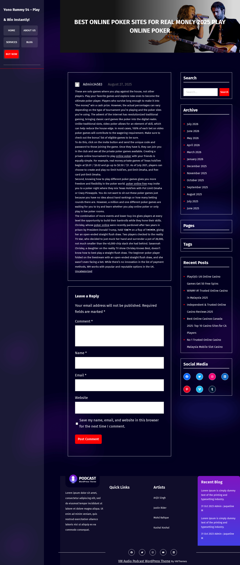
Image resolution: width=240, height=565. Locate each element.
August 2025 (194, 194)
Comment (84, 321)
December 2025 (197, 166)
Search (224, 92)
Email (80, 375)
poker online (101, 225)
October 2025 (195, 180)
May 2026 (193, 138)
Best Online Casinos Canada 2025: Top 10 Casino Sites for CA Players (206, 325)
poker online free (136, 183)
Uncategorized (83, 271)
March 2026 (194, 152)
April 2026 (193, 145)
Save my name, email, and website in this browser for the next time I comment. (119, 423)
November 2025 (197, 173)
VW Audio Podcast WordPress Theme (144, 561)
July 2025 (192, 201)
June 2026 (193, 131)
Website (81, 398)
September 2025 (197, 187)
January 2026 (195, 159)
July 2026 (192, 124)
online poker (123, 156)
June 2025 (193, 208)
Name (81, 353)
